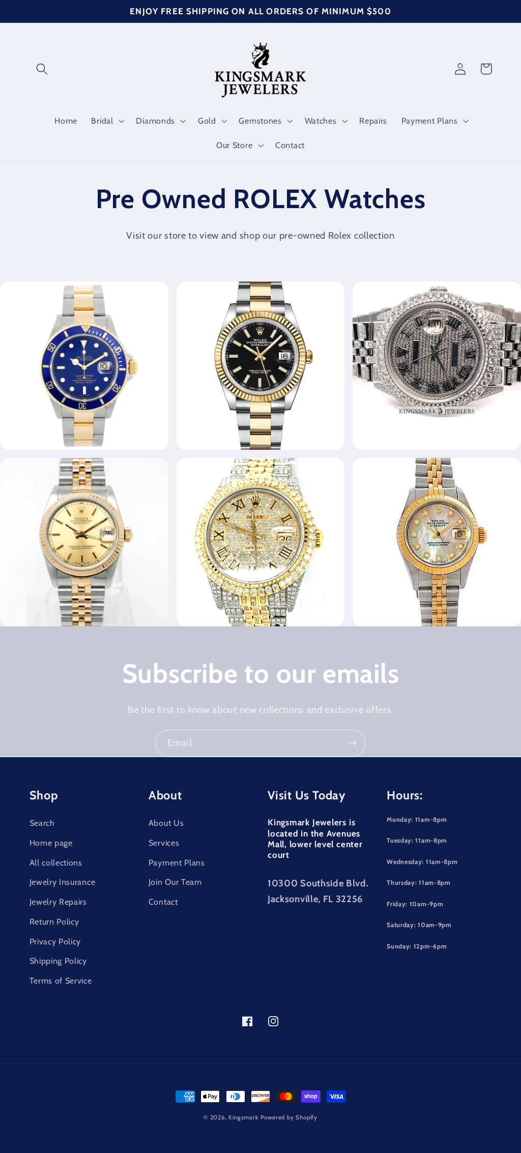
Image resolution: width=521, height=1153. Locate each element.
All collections (56, 862)
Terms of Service (61, 980)
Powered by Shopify (289, 1117)
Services (164, 843)
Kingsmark (243, 1117)
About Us (166, 823)
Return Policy (54, 921)
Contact (163, 902)
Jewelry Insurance (63, 882)
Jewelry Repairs (58, 902)
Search (42, 823)
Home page (51, 843)
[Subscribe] (352, 743)
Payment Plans (177, 862)
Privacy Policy (55, 941)
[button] (42, 69)
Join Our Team (175, 882)
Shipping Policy (58, 961)
